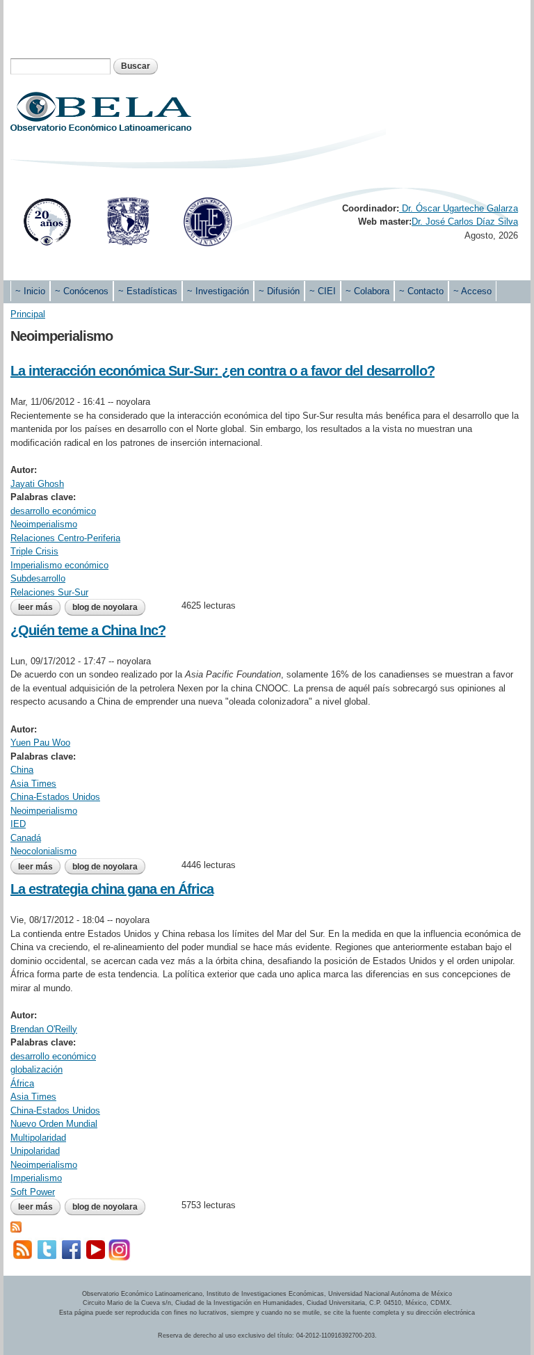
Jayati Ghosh (37, 484)
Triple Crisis (34, 551)
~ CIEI (322, 291)
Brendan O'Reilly (43, 1029)
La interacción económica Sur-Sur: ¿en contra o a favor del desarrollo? (222, 370)
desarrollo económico (53, 511)
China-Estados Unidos (55, 797)
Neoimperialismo (43, 524)
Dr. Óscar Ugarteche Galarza (458, 208)
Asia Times (33, 783)
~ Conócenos (81, 291)
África (22, 1083)
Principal (27, 314)
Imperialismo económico (59, 565)
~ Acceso (472, 291)
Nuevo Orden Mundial (53, 1124)
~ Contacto (421, 291)
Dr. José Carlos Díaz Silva (465, 221)
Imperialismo (36, 1178)
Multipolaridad (38, 1137)
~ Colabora (367, 291)
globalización (36, 1069)
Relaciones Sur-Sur (49, 592)
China (21, 769)
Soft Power (32, 1192)
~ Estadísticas (147, 291)
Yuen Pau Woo (40, 742)
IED (18, 824)
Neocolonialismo (43, 851)
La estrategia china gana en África (111, 889)
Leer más (39, 607)
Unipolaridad (35, 1151)
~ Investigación (218, 291)
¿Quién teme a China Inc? (87, 630)
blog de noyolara (105, 607)
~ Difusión (279, 291)
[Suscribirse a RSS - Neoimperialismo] (16, 1226)
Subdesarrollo (37, 578)
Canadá (25, 838)
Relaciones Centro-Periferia (65, 538)
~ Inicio (30, 291)
